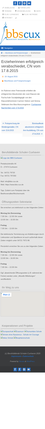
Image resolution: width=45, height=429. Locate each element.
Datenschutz (28, 355)
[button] (8, 48)
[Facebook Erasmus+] (20, 3)
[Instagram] (24, 3)
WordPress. (31, 360)
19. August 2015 (11, 76)
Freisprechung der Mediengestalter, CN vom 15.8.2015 (11, 125)
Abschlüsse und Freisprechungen (16, 53)
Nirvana (21, 360)
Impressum (16, 355)
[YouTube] (29, 3)
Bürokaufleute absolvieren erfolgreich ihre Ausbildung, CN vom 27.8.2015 (33, 127)
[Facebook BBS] (15, 3)
